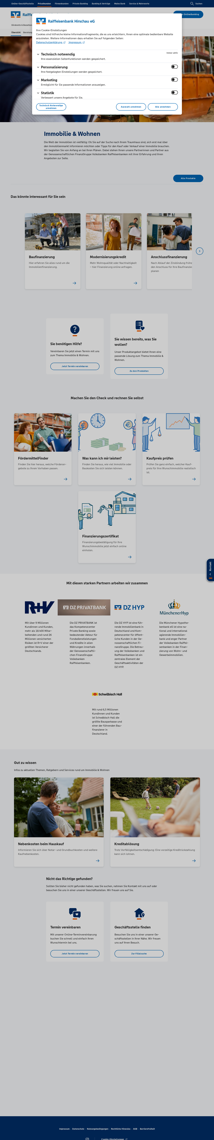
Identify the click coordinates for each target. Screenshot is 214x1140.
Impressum (75, 42)
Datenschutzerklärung (49, 42)
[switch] (174, 67)
